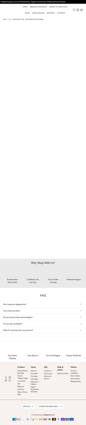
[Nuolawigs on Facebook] (6, 378)
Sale (19, 384)
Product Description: (56, 85)
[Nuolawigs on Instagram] (9, 378)
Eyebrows (21, 389)
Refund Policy (75, 378)
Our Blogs (34, 376)
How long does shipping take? (14, 304)
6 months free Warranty (57, 111)
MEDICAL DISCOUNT (38, 7)
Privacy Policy (75, 376)
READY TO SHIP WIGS (58, 7)
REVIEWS (51, 13)
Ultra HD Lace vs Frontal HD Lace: (62, 104)
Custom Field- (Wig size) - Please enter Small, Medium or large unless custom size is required (63, 46)
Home (4, 19)
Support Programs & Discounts (35, 389)
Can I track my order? (11, 311)
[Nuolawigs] (11, 9)
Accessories (21, 381)
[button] (72, 68)
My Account (48, 373)
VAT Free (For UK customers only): (62, 98)
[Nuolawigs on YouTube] (9, 381)
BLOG (27, 13)
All (9, 19)
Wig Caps (21, 386)
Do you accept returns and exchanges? (18, 317)
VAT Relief (34, 379)
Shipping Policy (76, 381)
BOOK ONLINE (38, 13)
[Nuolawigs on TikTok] (6, 381)
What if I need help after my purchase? (18, 330)
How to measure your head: (58, 91)
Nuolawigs (39, 415)
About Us (34, 371)
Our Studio (34, 373)
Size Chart (51, 40)
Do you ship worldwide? (12, 324)
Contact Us (47, 371)
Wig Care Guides (62, 373)
